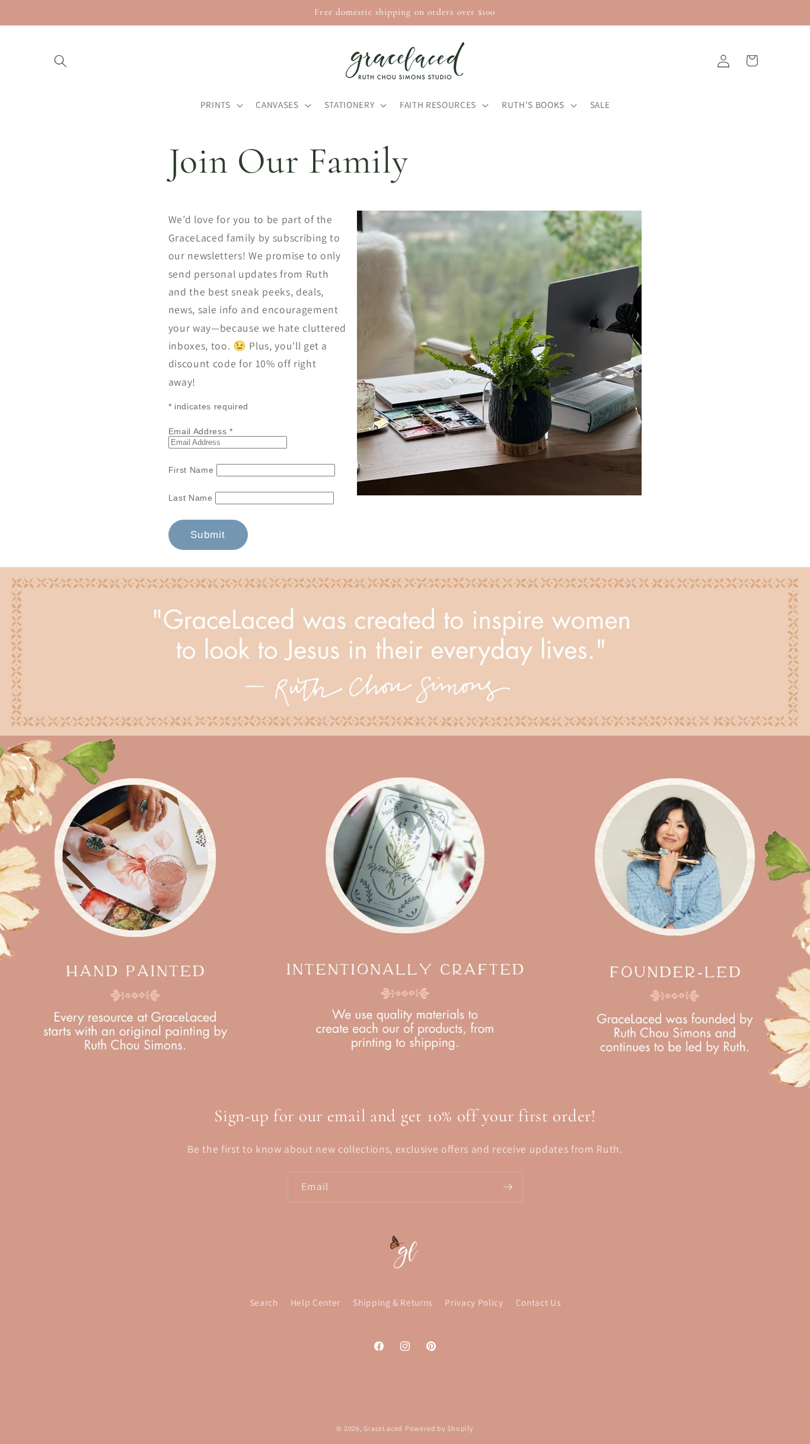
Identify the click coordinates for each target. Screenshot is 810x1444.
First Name (192, 470)
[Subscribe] (507, 1187)
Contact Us (538, 1302)
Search (264, 1302)
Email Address (200, 431)
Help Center (315, 1302)
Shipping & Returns (392, 1302)
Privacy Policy (474, 1302)
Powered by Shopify (439, 1427)
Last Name (192, 497)
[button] (60, 60)
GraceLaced (383, 1427)
